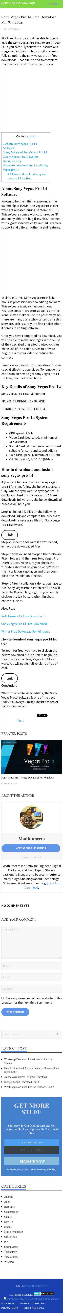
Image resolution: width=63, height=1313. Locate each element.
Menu (55, 4)
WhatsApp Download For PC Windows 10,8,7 (29, 1086)
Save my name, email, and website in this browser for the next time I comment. (31, 1000)
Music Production (13, 1231)
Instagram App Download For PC (22, 1081)
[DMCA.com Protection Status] (44, 1294)
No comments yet (15, 905)
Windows (9, 1261)
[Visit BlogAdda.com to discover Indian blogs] (31, 1299)
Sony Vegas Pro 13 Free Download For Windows (27, 777)
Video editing (11, 1256)
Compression (11, 1211)
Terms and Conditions (33, 1303)
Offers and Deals (34, 1307)
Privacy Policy (9, 1307)
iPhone (8, 1226)
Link (9, 535)
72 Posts (37, 857)
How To (8, 1221)
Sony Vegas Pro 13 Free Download (24, 624)
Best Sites (9, 1206)
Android (8, 1196)
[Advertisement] (31, 101)
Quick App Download (18, 3)
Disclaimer (8, 1303)
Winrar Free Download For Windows (25, 631)
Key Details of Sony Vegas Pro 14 (25, 152)
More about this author (31, 848)
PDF (6, 1241)
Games (8, 1216)
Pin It (20, 721)
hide (31, 136)
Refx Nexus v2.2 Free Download (22, 616)
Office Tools (10, 1236)
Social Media (11, 1246)
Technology (10, 1251)
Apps (7, 1201)
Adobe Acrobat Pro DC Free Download (25, 1076)
